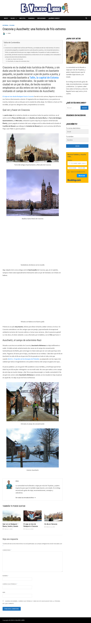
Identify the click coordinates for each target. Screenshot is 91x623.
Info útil (22, 18)
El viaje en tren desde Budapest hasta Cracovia (18, 96)
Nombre (6, 575)
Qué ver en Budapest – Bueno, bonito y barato (11, 525)
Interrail (5, 25)
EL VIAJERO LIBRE (19, 620)
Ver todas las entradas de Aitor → (26, 497)
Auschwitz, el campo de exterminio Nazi (18, 61)
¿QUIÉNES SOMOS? (54, 18)
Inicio (6, 18)
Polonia (11, 25)
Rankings (31, 18)
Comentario (7, 550)
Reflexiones (41, 18)
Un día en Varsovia (50, 524)
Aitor (9, 33)
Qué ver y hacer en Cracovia (15, 59)
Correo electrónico (10, 584)
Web (4, 592)
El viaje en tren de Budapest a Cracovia (30, 525)
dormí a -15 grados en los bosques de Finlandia (23, 359)
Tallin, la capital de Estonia (44, 77)
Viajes (13, 18)
